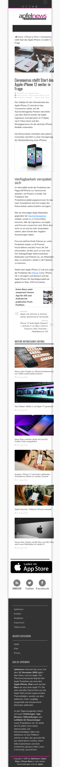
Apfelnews (18, 609)
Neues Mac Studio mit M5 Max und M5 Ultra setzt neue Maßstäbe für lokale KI (34, 543)
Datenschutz (20, 627)
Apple (42, 97)
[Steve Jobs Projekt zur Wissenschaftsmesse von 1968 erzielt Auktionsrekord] (34, 357)
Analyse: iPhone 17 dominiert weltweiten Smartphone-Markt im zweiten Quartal (32, 475)
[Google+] (26, 6)
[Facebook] (29, 6)
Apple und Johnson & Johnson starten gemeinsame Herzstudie (34, 314)
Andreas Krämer (33, 93)
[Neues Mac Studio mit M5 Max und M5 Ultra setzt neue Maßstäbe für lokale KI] (34, 528)
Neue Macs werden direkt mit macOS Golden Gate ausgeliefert (31, 440)
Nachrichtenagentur (37, 216)
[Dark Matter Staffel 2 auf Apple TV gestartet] (34, 392)
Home (20, 37)
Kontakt (17, 614)
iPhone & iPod (31, 37)
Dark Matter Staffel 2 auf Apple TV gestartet (34, 406)
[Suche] (45, 2)
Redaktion (18, 618)
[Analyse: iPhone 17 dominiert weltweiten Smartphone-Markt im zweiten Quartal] (34, 460)
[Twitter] (33, 6)
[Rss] (23, 6)
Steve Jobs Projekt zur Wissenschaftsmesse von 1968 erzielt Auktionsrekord (34, 372)
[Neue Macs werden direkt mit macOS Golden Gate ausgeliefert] (34, 425)
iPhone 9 (36, 273)
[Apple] (36, 6)
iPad (16, 648)
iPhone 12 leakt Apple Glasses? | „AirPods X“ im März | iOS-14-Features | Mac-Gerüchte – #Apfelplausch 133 (34, 326)
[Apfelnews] (32, 16)
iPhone (47, 97)
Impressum (19, 622)
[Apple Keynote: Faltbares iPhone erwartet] (34, 495)
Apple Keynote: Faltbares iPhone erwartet (33, 509)
